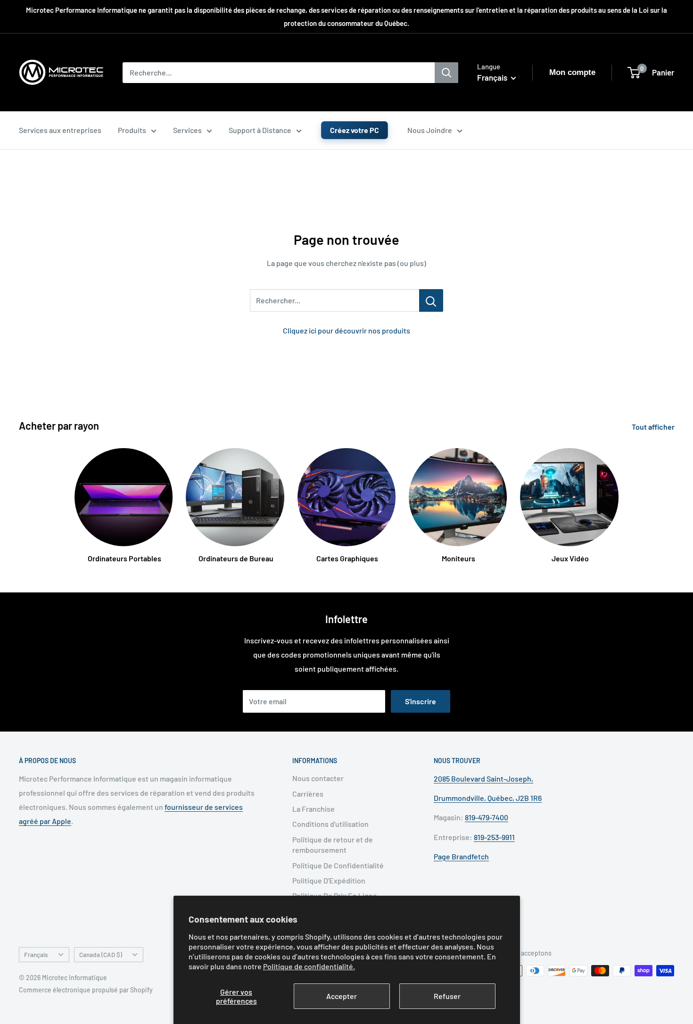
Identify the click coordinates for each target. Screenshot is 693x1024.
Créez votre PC (354, 129)
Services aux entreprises (60, 129)
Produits (132, 129)
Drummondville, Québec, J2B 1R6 (488, 797)
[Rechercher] (446, 72)
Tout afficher (654, 426)
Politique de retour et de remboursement (332, 844)
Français (36, 954)
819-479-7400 (486, 817)
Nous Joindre (429, 129)
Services (187, 129)
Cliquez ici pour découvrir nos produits (346, 330)
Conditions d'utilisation (330, 823)
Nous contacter (318, 778)
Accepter (341, 995)
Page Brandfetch (461, 856)
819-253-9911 (494, 837)
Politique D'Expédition (328, 880)
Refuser (447, 995)
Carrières (307, 793)
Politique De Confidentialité (338, 865)
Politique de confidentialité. (309, 966)
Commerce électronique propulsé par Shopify (86, 990)
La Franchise (313, 808)
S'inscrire (420, 701)
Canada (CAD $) (100, 954)
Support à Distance (260, 129)
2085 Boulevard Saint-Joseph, (483, 778)
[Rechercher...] (431, 300)
